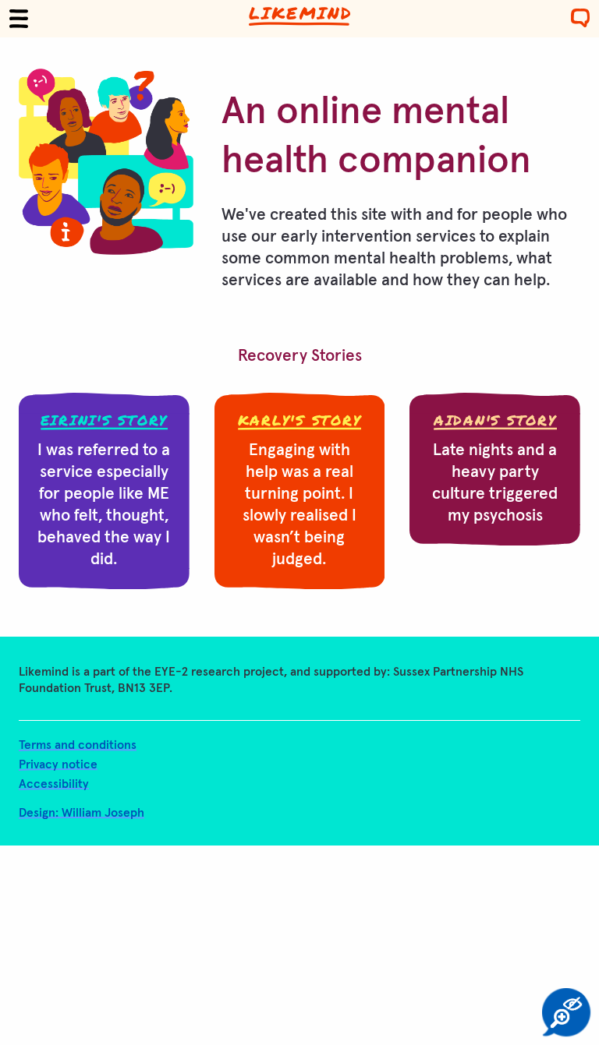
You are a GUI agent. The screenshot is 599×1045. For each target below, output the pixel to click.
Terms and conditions (77, 745)
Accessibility (54, 784)
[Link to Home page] (300, 16)
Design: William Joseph (81, 813)
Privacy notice (58, 765)
